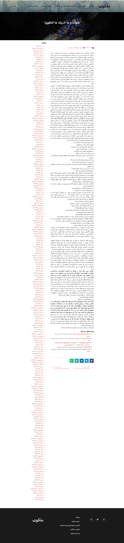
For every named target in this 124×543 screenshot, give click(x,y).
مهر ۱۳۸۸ (40, 323)
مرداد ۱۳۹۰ (40, 275)
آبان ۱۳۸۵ (40, 399)
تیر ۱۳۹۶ (40, 144)
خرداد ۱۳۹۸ (39, 134)
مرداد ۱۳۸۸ (39, 327)
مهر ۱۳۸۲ (40, 480)
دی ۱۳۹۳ (40, 190)
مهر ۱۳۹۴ (40, 173)
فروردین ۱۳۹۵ (39, 164)
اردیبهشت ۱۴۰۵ (38, 49)
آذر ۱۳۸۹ (40, 293)
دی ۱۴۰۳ (40, 70)
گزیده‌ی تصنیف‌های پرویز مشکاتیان (64, 6)
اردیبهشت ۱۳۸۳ (38, 465)
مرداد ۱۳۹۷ (40, 140)
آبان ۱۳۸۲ (40, 478)
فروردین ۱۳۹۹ (39, 120)
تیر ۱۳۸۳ (40, 460)
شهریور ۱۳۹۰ (39, 273)
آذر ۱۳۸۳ (40, 449)
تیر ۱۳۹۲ (40, 225)
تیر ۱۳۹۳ (40, 201)
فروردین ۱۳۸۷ (39, 362)
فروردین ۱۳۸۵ (39, 415)
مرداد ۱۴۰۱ (40, 99)
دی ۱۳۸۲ (40, 473)
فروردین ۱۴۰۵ (39, 51)
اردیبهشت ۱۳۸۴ (38, 439)
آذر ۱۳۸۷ (40, 345)
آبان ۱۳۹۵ (40, 153)
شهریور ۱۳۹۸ (39, 129)
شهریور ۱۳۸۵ (39, 404)
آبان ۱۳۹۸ (40, 127)
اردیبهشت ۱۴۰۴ (38, 66)
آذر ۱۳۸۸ (40, 319)
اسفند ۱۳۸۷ (39, 338)
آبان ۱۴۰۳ (40, 73)
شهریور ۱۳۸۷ (39, 351)
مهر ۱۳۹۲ (40, 219)
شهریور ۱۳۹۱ (39, 247)
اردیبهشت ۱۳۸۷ (38, 360)
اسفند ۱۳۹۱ (40, 234)
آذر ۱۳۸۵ (40, 397)
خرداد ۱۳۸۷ (39, 358)
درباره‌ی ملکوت (82, 6)
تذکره (81, 48)
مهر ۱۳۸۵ (40, 402)
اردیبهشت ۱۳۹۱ (38, 256)
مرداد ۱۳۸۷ (39, 354)
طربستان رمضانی (33, 6)
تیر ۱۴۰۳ (40, 79)
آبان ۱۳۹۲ (40, 216)
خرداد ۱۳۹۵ (39, 162)
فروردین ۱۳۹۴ (39, 184)
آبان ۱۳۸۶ (40, 373)
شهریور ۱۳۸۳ (39, 456)
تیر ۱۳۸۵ (40, 408)
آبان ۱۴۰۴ (40, 59)
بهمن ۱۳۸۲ (39, 471)
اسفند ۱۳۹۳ (39, 186)
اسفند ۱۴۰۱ (40, 88)
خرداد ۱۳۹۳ (39, 203)
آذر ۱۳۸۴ (40, 423)
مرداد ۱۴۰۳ (40, 77)
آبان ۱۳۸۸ (40, 321)
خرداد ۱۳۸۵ (39, 410)
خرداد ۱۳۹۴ (39, 179)
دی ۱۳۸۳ (40, 447)
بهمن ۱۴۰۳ (40, 68)
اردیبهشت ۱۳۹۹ (38, 118)
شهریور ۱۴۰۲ (39, 83)
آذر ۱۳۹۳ (40, 192)
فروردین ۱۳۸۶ (39, 388)
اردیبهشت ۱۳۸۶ (38, 386)
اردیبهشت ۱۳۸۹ (38, 308)
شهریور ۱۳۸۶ (39, 378)
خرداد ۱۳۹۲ (40, 227)
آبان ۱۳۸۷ (40, 347)
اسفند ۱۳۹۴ (39, 166)
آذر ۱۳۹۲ (40, 214)
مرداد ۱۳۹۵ (40, 158)
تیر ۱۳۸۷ (40, 356)
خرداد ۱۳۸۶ (39, 384)
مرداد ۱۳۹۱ (40, 249)
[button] (16, 6)
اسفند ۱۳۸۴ (39, 417)
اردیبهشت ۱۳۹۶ (38, 149)
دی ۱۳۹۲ (40, 212)
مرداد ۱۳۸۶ (40, 380)
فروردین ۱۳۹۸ (39, 138)
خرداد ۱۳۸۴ (39, 436)
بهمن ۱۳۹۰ (40, 262)
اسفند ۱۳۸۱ (39, 493)
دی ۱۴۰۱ (41, 92)
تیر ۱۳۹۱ (41, 251)
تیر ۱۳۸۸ (40, 330)
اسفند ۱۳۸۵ (39, 391)
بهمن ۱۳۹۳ (39, 188)
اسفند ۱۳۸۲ (39, 469)
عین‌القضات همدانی (73, 48)
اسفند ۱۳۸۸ (39, 312)
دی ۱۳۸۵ (40, 395)
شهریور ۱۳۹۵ (39, 155)
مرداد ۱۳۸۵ (39, 406)
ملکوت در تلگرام (46, 6)
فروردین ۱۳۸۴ (39, 441)
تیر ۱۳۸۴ (40, 434)
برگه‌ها (92, 6)
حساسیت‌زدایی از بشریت (82, 338)
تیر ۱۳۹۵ (40, 160)
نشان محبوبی (86, 349)
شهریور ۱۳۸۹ (39, 299)
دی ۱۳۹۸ (40, 123)
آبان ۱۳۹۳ (40, 195)
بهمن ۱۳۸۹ (40, 288)
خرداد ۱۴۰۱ (40, 103)
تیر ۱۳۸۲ (40, 487)
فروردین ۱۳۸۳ (39, 467)
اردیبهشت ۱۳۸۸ (38, 334)
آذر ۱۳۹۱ (41, 240)
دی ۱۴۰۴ (40, 57)
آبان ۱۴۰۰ (40, 110)
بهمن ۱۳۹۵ (40, 151)
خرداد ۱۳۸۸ (39, 332)
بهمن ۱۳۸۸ (39, 314)
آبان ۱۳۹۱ (40, 242)
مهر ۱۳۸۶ (40, 375)
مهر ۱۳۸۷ (40, 349)
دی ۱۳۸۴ (40, 421)
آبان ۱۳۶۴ (40, 500)
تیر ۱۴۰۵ (40, 46)
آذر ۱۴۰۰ (41, 107)
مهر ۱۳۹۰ (40, 271)
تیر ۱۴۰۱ (41, 101)
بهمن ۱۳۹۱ (40, 236)
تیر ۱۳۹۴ (40, 177)
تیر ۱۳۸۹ (40, 304)
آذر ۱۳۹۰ (40, 266)
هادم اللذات (86, 347)
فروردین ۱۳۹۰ (39, 284)
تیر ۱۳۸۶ (40, 382)
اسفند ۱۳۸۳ (39, 443)
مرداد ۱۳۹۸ (40, 131)
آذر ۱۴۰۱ (41, 94)
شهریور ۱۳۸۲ (39, 482)
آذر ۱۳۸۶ (40, 371)
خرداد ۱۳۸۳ (39, 463)
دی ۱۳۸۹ (40, 290)
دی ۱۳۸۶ (40, 369)
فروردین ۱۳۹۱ (39, 258)
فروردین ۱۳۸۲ (39, 491)
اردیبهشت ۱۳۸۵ (38, 412)
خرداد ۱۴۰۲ (40, 86)
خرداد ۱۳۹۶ (40, 147)
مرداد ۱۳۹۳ (40, 199)
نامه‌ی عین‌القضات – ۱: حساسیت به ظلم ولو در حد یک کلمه (72, 343)
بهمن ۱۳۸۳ (39, 445)
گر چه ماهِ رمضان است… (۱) (82, 334)
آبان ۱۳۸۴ (40, 426)
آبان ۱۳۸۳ (40, 452)
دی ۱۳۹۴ (40, 168)
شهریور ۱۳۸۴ (39, 430)
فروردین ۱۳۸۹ (39, 310)
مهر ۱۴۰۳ (40, 75)
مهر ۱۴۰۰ (40, 112)
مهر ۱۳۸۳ (40, 454)
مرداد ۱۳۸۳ (39, 458)
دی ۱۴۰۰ (40, 105)
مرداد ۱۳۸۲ (40, 484)
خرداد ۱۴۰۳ (40, 81)
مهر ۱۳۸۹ (40, 297)
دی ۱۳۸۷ (40, 343)
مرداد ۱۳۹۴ (40, 175)
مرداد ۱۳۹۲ (40, 223)
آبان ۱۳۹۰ (40, 269)
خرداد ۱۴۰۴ (40, 64)
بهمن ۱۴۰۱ (40, 90)
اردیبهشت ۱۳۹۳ (38, 205)
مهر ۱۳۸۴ (40, 428)
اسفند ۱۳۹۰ (39, 260)
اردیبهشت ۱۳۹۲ (38, 229)
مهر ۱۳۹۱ (40, 245)
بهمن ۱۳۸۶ (39, 367)
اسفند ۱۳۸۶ (39, 365)
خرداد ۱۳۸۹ (39, 306)
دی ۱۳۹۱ (40, 238)
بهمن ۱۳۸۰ (40, 497)
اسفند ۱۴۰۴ (39, 53)
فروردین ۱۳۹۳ (39, 208)
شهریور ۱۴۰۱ (39, 97)
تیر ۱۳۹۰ (40, 277)
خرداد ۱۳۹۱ (40, 253)
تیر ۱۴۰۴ (40, 62)
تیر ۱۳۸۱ (40, 495)
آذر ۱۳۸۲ (40, 476)
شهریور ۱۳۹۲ (39, 221)
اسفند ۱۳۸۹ (39, 286)
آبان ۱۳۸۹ (40, 295)
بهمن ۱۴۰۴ (40, 55)
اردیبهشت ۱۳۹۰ (38, 282)
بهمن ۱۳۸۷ (39, 341)
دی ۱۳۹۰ (40, 264)
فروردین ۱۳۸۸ (39, 336)
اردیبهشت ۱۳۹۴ (38, 181)
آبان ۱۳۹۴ (40, 171)
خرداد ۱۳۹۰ (40, 280)
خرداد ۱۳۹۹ (40, 116)
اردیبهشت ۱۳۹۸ (38, 136)
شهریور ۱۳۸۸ (39, 325)
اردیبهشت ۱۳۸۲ (38, 489)
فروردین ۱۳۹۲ (39, 232)
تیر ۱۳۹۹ (40, 114)
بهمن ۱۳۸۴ (39, 419)
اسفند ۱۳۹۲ (39, 210)
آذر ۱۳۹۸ (40, 125)
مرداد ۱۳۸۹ (40, 301)
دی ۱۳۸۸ (40, 317)
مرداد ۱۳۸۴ (39, 432)
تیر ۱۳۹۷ (40, 142)
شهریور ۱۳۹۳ (39, 197)
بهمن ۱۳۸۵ (39, 393)
